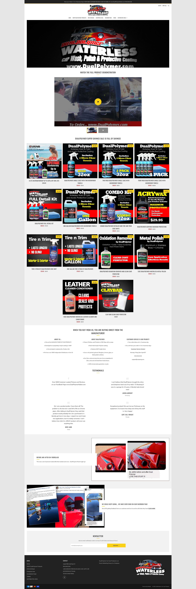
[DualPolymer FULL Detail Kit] (44, 205)
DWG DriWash (91, 18)
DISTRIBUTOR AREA (122, 18)
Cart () (164, 5)
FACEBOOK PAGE (108, 18)
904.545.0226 (66, 566)
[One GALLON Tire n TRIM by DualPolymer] (80, 250)
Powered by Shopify (146, 586)
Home (70, 18)
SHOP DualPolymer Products (79, 18)
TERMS (114, 18)
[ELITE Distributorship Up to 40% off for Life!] (44, 160)
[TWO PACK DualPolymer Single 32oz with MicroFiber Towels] (116, 160)
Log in (159, 5)
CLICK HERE (151, 508)
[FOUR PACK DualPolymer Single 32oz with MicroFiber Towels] (151, 160)
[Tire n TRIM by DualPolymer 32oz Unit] (44, 250)
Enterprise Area (99, 18)
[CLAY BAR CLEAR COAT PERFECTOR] (116, 296)
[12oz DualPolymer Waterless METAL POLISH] (151, 251)
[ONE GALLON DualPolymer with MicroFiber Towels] (80, 206)
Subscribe (115, 545)
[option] (98, 44)
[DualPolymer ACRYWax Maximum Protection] (151, 206)
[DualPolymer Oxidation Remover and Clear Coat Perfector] (116, 251)
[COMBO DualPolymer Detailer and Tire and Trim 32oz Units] (116, 206)
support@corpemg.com (69, 564)
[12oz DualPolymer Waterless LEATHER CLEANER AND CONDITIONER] (80, 297)
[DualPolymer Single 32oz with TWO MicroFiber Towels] (80, 160)
